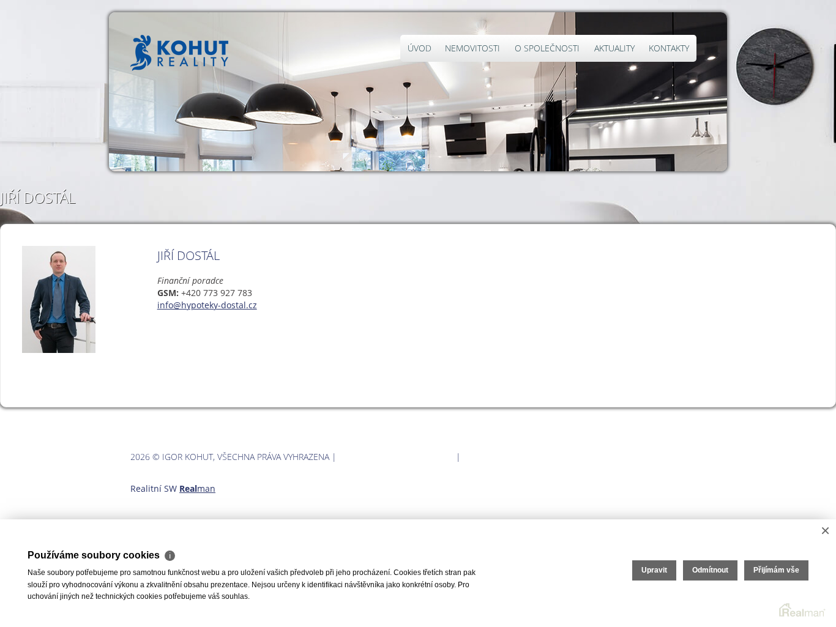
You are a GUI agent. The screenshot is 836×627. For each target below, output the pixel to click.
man (197, 488)
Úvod (419, 48)
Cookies (481, 456)
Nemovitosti (472, 48)
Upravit (654, 570)
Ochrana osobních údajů (396, 456)
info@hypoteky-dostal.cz (207, 305)
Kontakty (669, 48)
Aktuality (614, 48)
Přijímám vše (776, 570)
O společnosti (547, 48)
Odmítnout (710, 570)
